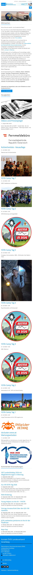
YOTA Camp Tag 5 (8, 250)
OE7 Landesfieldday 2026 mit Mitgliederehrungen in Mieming (12, 473)
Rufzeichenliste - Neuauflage (13, 147)
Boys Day (4, 529)
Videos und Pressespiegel (12, 120)
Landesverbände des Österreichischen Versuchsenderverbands (16, 44)
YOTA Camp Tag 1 (8, 412)
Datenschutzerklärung (13, 570)
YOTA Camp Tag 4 (8, 302)
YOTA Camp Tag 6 (8, 208)
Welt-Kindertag (6, 495)
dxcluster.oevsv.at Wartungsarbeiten (8, 433)
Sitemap (4, 563)
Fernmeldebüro (18, 38)
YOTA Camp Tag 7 (8, 178)
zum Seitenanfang (6, 560)
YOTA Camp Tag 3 (8, 344)
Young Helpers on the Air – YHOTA (13, 502)
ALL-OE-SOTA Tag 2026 (9, 485)
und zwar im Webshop (9, 50)
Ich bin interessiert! (6, 91)
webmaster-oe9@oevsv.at (9, 555)
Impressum (4, 570)
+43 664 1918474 (7, 553)
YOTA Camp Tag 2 (8, 385)
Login (30, 1)
